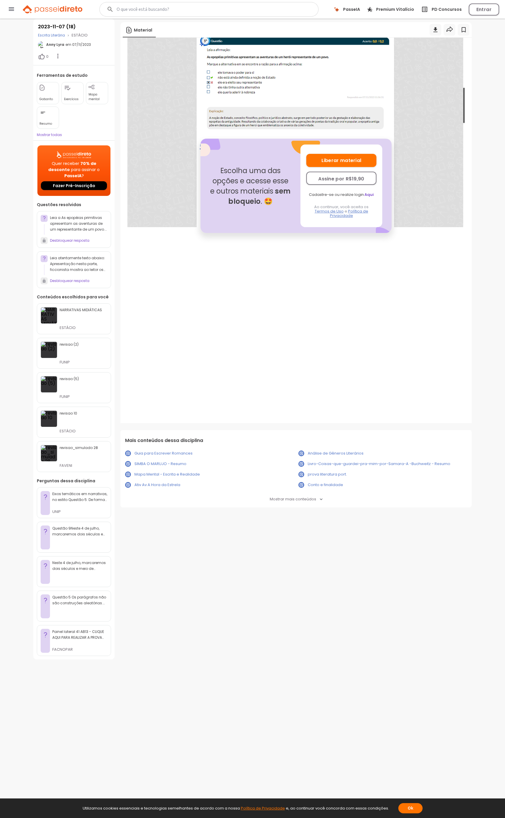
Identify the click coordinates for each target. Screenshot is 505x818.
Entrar (484, 9)
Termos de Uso (329, 211)
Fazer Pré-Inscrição (74, 186)
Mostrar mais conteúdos (293, 499)
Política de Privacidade (349, 213)
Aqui (369, 194)
